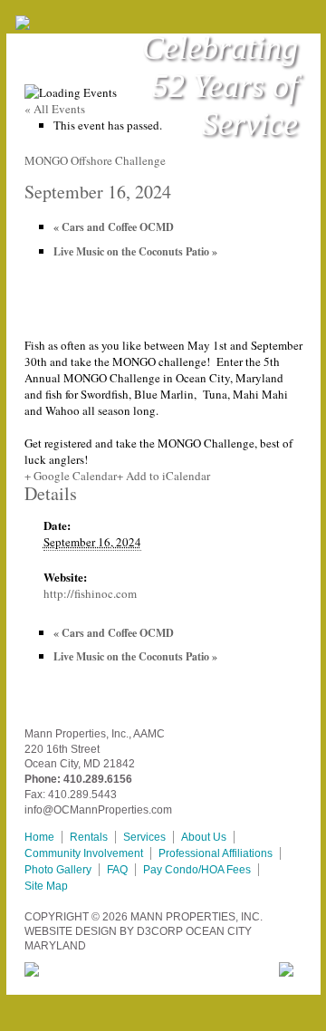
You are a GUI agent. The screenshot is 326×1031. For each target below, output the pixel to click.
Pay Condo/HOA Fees (197, 869)
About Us (203, 837)
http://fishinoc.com (90, 593)
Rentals (89, 837)
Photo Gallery (57, 869)
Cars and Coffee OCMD (113, 227)
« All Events (54, 109)
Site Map (46, 886)
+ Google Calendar (70, 475)
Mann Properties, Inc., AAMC (94, 733)
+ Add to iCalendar (163, 475)
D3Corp (160, 931)
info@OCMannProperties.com (98, 810)
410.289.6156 (97, 779)
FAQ (117, 869)
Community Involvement (83, 853)
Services (144, 837)
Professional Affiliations (215, 853)
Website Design (70, 931)
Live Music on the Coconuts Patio (135, 251)
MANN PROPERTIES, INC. (196, 917)
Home (39, 837)
